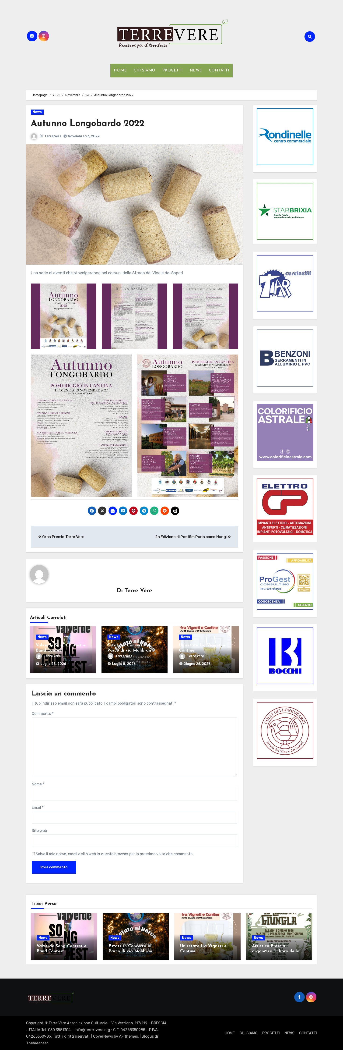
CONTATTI (219, 70)
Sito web (39, 830)
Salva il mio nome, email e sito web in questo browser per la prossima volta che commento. (114, 854)
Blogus (148, 1036)
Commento (43, 713)
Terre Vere (52, 136)
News (37, 112)
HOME (120, 70)
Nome (38, 784)
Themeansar (37, 1043)
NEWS (196, 70)
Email (38, 807)
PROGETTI (172, 70)
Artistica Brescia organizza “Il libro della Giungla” (275, 951)
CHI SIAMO (144, 70)
